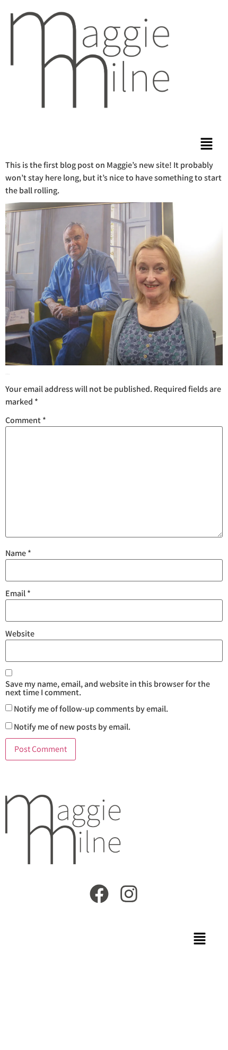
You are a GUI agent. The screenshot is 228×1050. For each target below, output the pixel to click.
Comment (25, 420)
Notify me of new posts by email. (72, 727)
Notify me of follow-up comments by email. (91, 709)
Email (18, 593)
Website (19, 634)
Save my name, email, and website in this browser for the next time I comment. (107, 688)
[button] (206, 144)
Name (18, 553)
